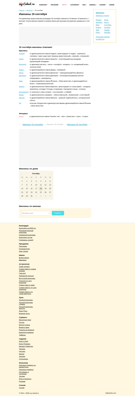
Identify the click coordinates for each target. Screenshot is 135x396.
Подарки (22, 381)
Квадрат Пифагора (26, 346)
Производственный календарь (26, 231)
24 (36, 192)
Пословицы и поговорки (24, 373)
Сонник (111, 4)
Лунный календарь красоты (26, 307)
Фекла (21, 116)
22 (27, 192)
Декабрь (107, 32)
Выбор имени (24, 258)
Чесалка (22, 351)
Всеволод (22, 64)
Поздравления (24, 249)
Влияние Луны (24, 313)
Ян (20, 103)
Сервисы (92, 4)
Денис (21, 73)
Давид (21, 70)
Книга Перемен (24, 344)
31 (22, 181)
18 (41, 188)
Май (97, 30)
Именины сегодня (102, 16)
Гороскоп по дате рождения (25, 282)
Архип (21, 59)
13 (50, 185)
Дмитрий (22, 76)
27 (50, 192)
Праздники (54, 4)
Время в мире (24, 327)
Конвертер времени (26, 332)
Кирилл (21, 86)
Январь (98, 20)
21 (22, 192)
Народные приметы (26, 369)
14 (22, 188)
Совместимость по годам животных (26, 293)
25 (41, 192)
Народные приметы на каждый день (27, 366)
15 (27, 188)
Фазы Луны (23, 311)
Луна (84, 4)
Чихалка (22, 349)
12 (45, 185)
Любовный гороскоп (26, 276)
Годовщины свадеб (26, 240)
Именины (100, 13)
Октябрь (107, 27)
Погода (21, 322)
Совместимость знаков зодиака (27, 270)
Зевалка (22, 356)
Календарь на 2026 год (27, 228)
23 (31, 192)
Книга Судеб (23, 341)
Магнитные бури (25, 320)
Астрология (74, 4)
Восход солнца (24, 325)
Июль (106, 20)
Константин (24, 92)
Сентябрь (107, 25)
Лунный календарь (26, 300)
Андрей (22, 53)
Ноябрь (107, 30)
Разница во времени (26, 330)
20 (50, 188)
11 (41, 185)
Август (106, 22)
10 (36, 185)
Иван (21, 81)
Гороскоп (22, 273)
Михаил (22, 98)
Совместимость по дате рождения (27, 288)
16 (31, 188)
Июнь (98, 32)
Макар (21, 95)
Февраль (99, 22)
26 (45, 192)
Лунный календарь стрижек (26, 303)
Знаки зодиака (24, 266)
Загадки (22, 376)
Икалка (21, 354)
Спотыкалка (23, 359)
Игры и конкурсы (25, 379)
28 (22, 196)
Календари (43, 4)
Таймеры (22, 335)
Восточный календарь (27, 278)
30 (31, 196)
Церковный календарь (27, 235)
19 (45, 188)
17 (36, 188)
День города (23, 251)
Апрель (98, 27)
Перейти (58, 213)
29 (27, 196)
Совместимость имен (27, 285)
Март (98, 25)
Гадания (102, 4)
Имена (64, 4)
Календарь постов (25, 237)
